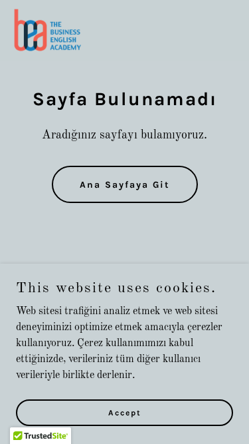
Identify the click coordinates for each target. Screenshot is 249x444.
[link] (49, 30)
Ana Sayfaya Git (125, 184)
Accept (124, 412)
